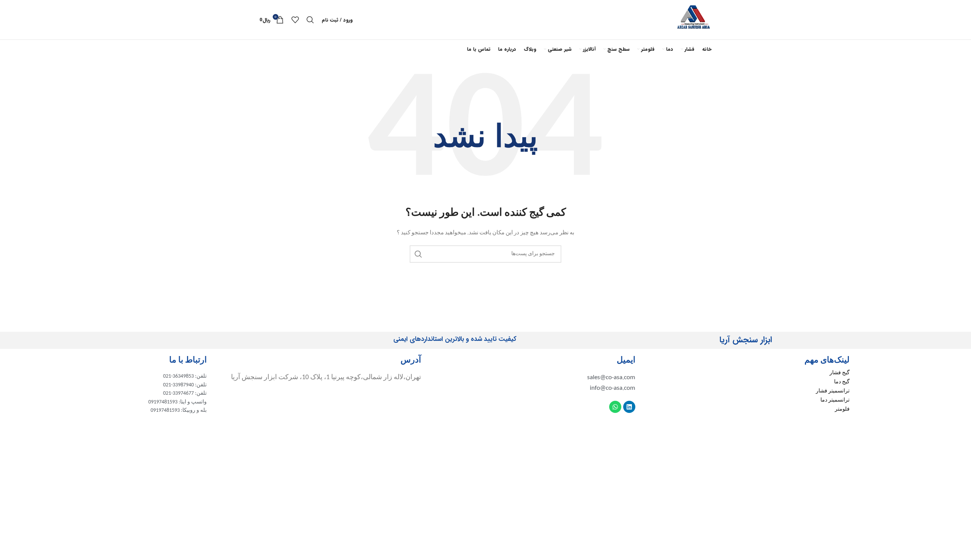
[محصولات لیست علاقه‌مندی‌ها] (295, 19)
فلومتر (842, 409)
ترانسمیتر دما (835, 400)
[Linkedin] (629, 407)
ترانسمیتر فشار (833, 391)
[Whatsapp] (615, 407)
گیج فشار (840, 373)
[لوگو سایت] (694, 19)
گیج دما (842, 382)
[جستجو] (310, 19)
